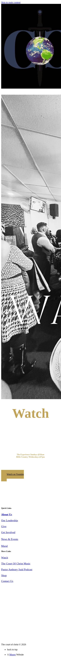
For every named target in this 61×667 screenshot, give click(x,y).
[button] (12, 475)
